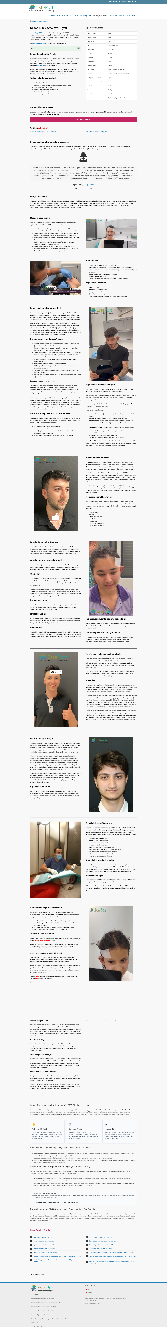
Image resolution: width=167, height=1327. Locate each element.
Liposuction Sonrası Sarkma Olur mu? (42, 1300)
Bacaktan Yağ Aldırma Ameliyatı (40, 1305)
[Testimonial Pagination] (75, 178)
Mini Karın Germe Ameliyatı (39, 1313)
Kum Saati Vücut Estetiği (38, 1317)
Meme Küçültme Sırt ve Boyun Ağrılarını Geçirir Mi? (46, 1292)
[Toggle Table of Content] (77, 48)
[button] (55, 1227)
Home (32, 33)
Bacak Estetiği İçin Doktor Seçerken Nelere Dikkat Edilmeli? (48, 1309)
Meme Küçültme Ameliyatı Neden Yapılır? (43, 1288)
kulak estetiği (40, 65)
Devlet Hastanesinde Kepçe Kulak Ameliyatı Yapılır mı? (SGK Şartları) (56, 1192)
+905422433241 (94, 1291)
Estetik (116, 1322)
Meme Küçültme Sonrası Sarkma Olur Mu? (43, 1296)
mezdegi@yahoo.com (95, 1293)
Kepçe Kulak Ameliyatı (41, 33)
